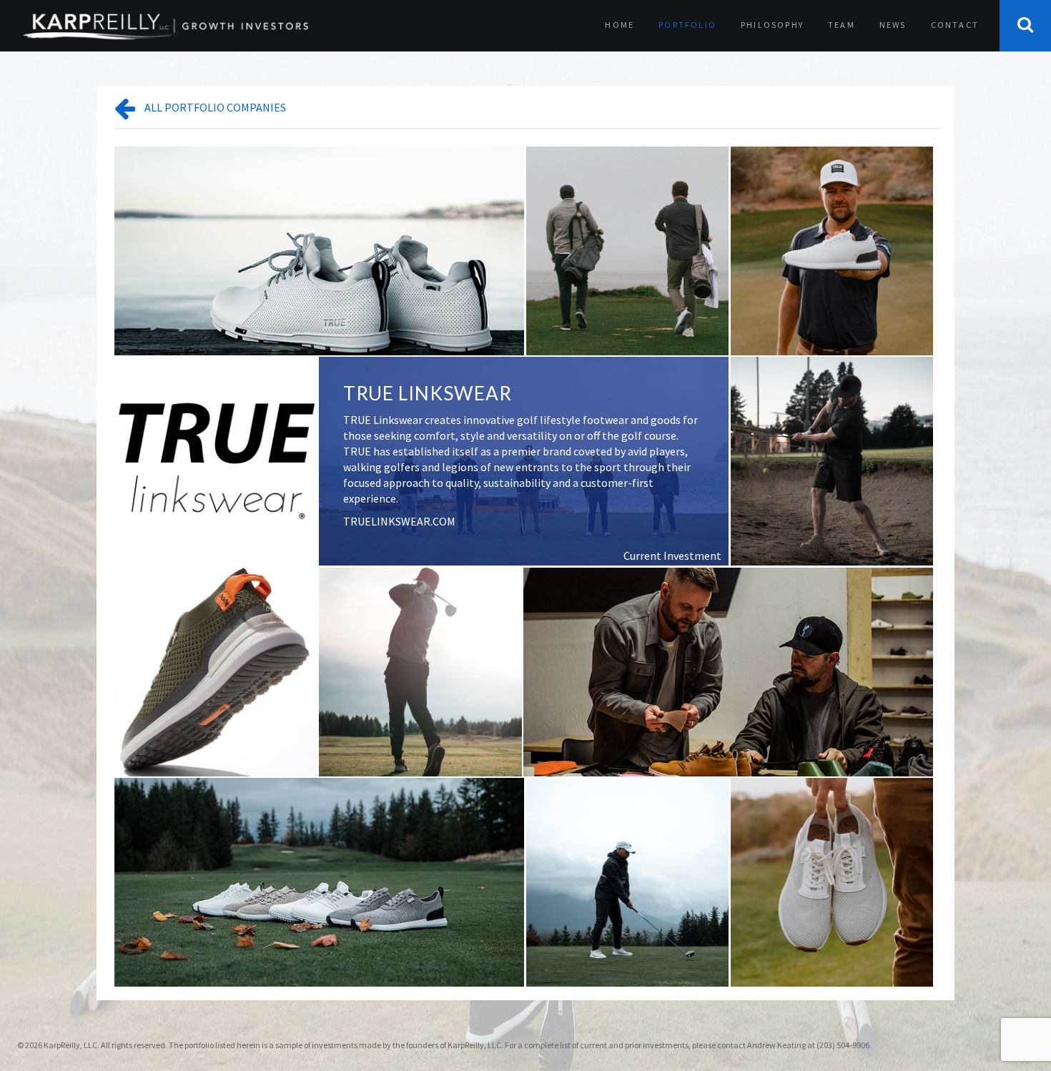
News (893, 24)
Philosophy (772, 24)
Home (619, 24)
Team (841, 24)
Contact (955, 24)
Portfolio (687, 24)
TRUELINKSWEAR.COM (399, 521)
